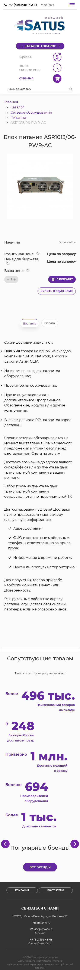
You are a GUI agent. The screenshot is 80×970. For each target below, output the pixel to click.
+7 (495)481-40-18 (23, 5)
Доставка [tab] (29, 323)
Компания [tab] (22, 890)
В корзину (65, 279)
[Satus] (40, 26)
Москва (46, 4)
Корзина (26, 78)
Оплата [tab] (49, 323)
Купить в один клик (57, 291)
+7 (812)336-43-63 (41, 939)
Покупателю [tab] (55, 890)
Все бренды (40, 867)
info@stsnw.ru (41, 922)
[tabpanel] (40, 476)
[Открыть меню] (72, 4)
